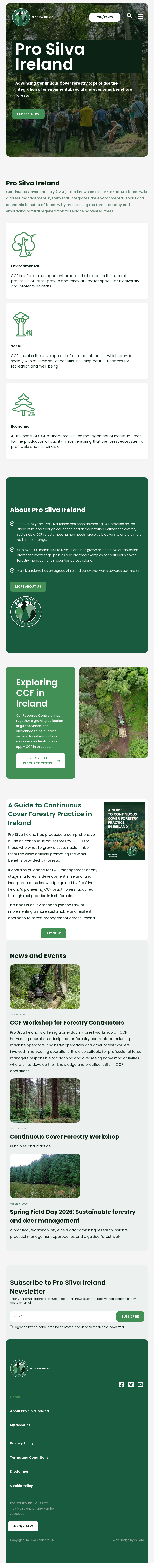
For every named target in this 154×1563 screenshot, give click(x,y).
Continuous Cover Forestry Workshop (64, 1137)
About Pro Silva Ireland (29, 1411)
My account (20, 1425)
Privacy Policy (22, 1443)
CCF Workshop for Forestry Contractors (67, 1023)
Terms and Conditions (29, 1457)
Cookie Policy (21, 1485)
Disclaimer (19, 1471)
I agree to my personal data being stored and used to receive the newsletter (69, 1327)
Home (15, 1397)
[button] (129, 15)
